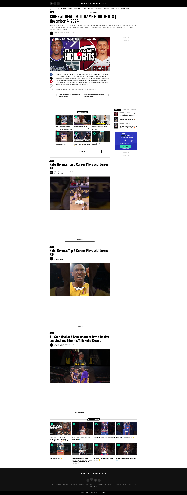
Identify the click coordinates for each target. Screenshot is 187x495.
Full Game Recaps (115, 8)
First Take (90, 8)
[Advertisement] (82, 106)
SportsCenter (98, 8)
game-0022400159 (88, 89)
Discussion (77, 8)
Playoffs (70, 8)
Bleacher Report (125, 8)
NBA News (63, 8)
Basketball (68, 89)
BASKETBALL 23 (59, 34)
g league (80, 89)
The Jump (84, 8)
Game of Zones (93, 12)
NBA (58, 8)
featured (74, 89)
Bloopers (106, 8)
